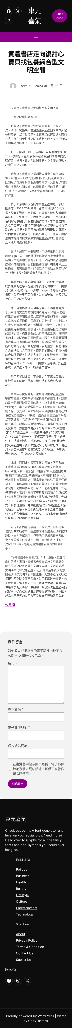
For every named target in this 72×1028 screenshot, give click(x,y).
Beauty (21, 889)
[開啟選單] (36, 36)
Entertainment (26, 908)
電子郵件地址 (19, 727)
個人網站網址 (17, 746)
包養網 (40, 126)
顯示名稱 (15, 709)
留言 (12, 664)
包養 (35, 152)
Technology (25, 914)
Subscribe (23, 960)
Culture (21, 901)
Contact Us (24, 953)
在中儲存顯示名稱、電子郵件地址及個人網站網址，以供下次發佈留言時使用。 (38, 769)
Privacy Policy (26, 940)
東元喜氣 (15, 819)
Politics (21, 869)
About (20, 934)
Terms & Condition (30, 947)
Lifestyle (22, 895)
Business (22, 876)
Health (21, 882)
